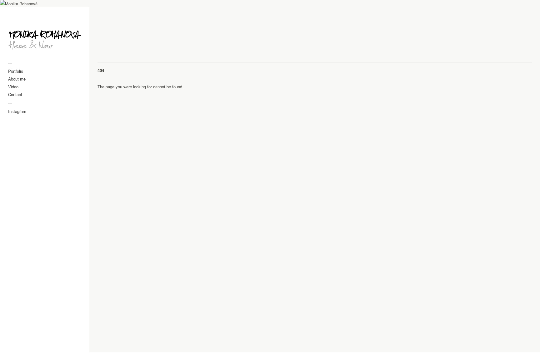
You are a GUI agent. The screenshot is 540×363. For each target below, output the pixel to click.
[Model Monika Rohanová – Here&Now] (44, 37)
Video (13, 87)
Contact (15, 94)
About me (17, 79)
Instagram (17, 111)
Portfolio (15, 71)
